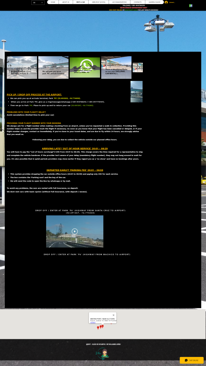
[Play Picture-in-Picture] (161, 99)
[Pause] (107, 99)
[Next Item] (138, 67)
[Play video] (75, 231)
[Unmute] (111, 99)
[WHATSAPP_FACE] (190, 5)
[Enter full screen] (165, 99)
